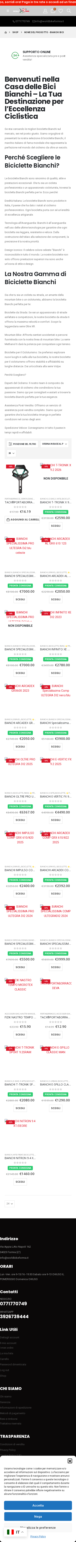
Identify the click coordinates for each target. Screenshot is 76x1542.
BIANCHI (44, 499)
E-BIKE (52, 499)
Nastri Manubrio (29, 1014)
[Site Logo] (21, 11)
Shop (3, 1375)
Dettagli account (9, 1337)
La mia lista (6, 1353)
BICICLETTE (67, 499)
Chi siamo (6, 1396)
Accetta (38, 1505)
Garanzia (5, 1402)
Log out (4, 1370)
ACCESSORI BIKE (12, 1014)
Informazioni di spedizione (15, 1407)
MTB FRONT (18, 1155)
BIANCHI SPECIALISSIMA (24, 572)
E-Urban (53, 1081)
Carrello (4, 1359)
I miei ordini (6, 1347)
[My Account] (45, 10)
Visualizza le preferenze (38, 1527)
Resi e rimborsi (8, 1418)
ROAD (62, 646)
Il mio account (8, 1343)
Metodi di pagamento (12, 1413)
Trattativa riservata (10, 1423)
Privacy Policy (38, 1536)
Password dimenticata (13, 1364)
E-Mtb (58, 499)
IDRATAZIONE (27, 499)
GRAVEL (52, 572)
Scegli (55, 526)
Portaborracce (12, 499)
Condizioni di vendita (12, 1444)
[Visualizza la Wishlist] (60, 10)
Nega (38, 1516)
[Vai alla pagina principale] (6, 32)
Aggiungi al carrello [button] (25, 519)
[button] (70, 1461)
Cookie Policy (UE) (10, 1455)
